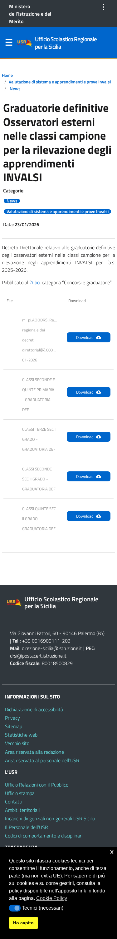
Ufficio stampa (20, 793)
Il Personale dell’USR (26, 827)
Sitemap (13, 726)
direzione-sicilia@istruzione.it (52, 648)
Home (7, 75)
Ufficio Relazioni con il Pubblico (36, 784)
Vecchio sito (17, 743)
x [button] (112, 852)
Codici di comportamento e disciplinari (43, 835)
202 (66, 640)
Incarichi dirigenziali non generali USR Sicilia (50, 818)
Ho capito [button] (23, 922)
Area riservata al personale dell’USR (42, 760)
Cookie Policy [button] (51, 898)
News (15, 88)
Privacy (12, 718)
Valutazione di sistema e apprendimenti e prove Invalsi (60, 81)
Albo (35, 282)
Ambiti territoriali (22, 810)
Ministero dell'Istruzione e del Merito (30, 13)
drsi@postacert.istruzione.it (38, 655)
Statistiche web (21, 734)
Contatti (13, 801)
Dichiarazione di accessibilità (34, 709)
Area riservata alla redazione (34, 752)
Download (85, 337)
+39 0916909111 (41, 640)
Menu (9, 44)
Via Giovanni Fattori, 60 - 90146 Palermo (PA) (57, 633)
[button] (15, 908)
